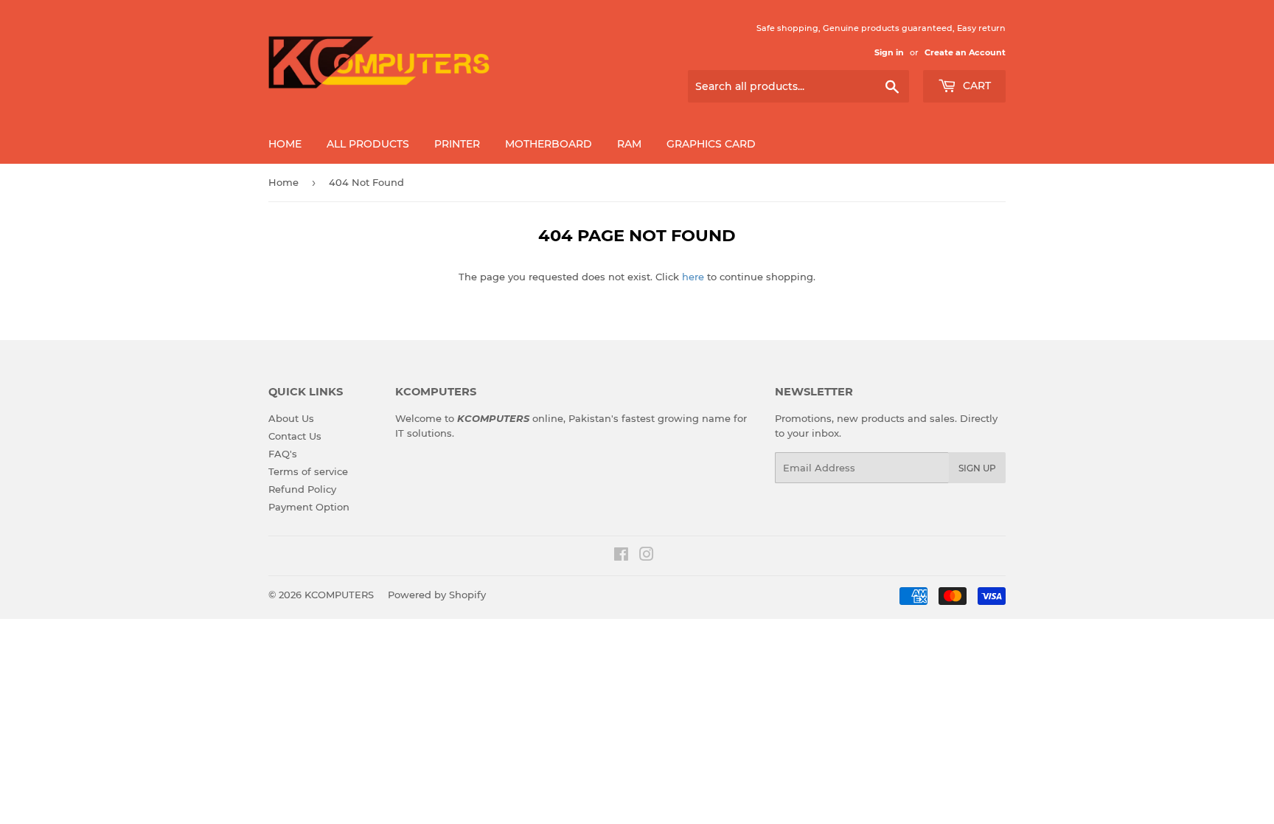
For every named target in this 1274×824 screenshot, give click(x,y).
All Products (368, 143)
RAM (629, 143)
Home (285, 143)
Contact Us (294, 436)
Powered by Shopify (437, 594)
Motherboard (548, 143)
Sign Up (977, 468)
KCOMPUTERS (339, 594)
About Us (291, 418)
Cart (975, 85)
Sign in (889, 52)
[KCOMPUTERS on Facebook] (621, 556)
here (693, 277)
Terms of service (308, 471)
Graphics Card (711, 143)
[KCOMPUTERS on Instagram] (646, 556)
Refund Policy (302, 489)
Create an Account (965, 52)
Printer (457, 143)
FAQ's (282, 454)
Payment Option (308, 507)
